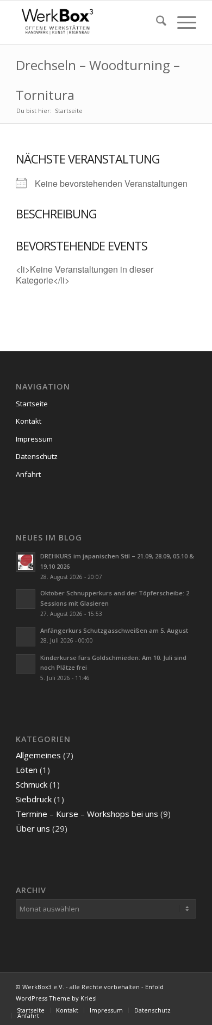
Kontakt (28, 421)
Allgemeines (38, 755)
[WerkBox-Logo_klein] (88, 22)
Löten (27, 769)
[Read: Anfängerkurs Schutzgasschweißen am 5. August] (25, 636)
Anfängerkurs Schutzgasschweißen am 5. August (114, 630)
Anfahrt (28, 474)
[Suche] (155, 22)
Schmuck (31, 784)
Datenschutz (37, 456)
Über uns (33, 828)
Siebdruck (34, 799)
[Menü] (181, 22)
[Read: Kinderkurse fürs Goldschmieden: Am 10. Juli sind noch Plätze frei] (25, 664)
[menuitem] (155, 22)
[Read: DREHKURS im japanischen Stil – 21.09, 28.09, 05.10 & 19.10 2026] (25, 562)
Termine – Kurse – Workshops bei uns (87, 813)
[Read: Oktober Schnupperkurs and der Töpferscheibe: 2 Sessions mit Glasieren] (25, 599)
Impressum (34, 439)
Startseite (32, 403)
